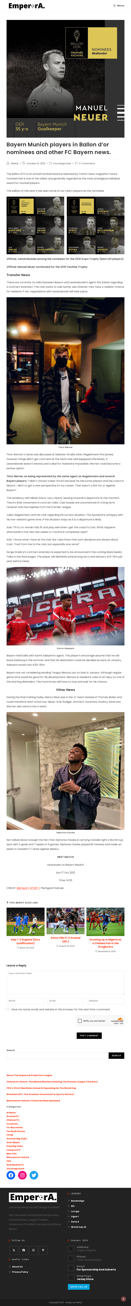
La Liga (75, 1211)
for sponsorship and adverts (96, 1270)
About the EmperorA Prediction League (29, 1075)
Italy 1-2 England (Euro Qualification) (25, 941)
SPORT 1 (35, 888)
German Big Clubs (17, 1139)
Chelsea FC (13, 1120)
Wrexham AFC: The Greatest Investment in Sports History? (40, 1094)
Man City (12, 1154)
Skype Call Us (78, 1286)
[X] (13, 1250)
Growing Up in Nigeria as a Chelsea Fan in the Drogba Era (105, 943)
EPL (73, 1206)
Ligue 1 (75, 1217)
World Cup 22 (78, 1227)
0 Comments (87, 164)
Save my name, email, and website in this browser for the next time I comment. (60, 1009)
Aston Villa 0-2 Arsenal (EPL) (65, 939)
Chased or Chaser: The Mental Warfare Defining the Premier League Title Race (52, 1082)
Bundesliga (77, 1201)
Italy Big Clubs (15, 1146)
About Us (17, 1267)
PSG (9, 1161)
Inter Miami (13, 1143)
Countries (12, 1124)
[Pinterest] (43, 1250)
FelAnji (14, 164)
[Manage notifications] (123, 1299)
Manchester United (18, 1157)
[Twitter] (34, 1175)
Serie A (75, 1222)
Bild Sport (23, 888)
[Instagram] (22, 1175)
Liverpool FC (13, 1150)
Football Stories (16, 1131)
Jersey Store (85, 1279)
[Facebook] (11, 1175)
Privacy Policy (20, 1272)
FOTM (10, 1135)
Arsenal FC (13, 1116)
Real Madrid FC (15, 1165)
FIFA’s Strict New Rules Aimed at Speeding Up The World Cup (41, 1088)
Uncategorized (62, 164)
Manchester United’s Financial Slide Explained (33, 1101)
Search (11, 1050)
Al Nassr (11, 1113)
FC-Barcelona (15, 1128)
